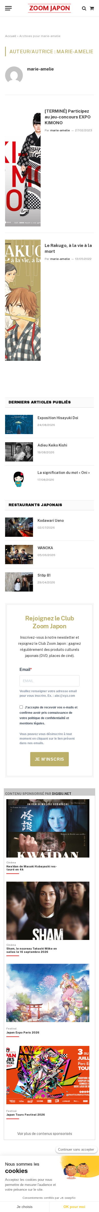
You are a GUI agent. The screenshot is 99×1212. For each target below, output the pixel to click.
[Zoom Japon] (49, 8)
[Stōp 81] (19, 582)
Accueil (10, 36)
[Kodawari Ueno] (19, 527)
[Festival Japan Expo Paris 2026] (22, 1041)
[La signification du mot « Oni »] (19, 479)
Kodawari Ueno (51, 521)
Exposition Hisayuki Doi (58, 418)
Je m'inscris (49, 759)
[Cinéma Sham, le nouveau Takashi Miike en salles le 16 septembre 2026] (34, 959)
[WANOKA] (19, 554)
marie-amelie (40, 69)
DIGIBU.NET (61, 794)
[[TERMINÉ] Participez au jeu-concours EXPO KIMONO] (23, 165)
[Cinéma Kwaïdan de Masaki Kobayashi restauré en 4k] (34, 877)
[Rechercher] (84, 8)
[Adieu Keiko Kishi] (19, 451)
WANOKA (45, 548)
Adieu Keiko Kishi (52, 445)
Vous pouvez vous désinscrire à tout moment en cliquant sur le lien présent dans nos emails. (47, 738)
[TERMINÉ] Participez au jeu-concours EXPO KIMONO (68, 117)
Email (25, 669)
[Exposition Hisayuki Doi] (19, 424)
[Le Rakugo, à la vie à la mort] (23, 300)
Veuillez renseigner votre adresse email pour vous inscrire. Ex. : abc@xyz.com (48, 693)
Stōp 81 (44, 575)
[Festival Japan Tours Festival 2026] (25, 1123)
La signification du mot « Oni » (64, 473)
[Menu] (8, 8)
